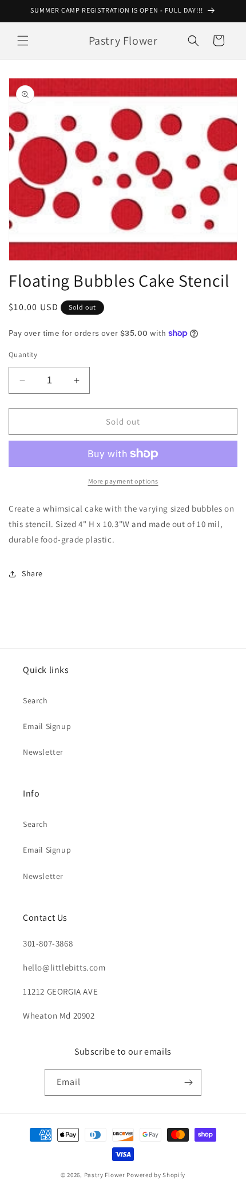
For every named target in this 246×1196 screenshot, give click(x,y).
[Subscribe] (188, 1082)
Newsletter (43, 752)
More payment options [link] (123, 481)
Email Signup (47, 726)
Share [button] (32, 573)
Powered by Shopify (155, 1175)
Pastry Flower (104, 1175)
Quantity (23, 354)
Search (35, 700)
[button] (22, 40)
